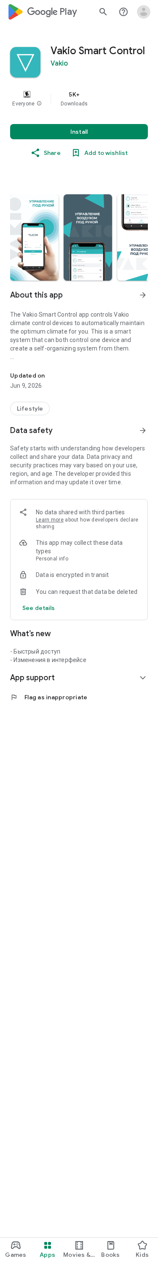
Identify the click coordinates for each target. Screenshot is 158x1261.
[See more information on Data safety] (143, 430)
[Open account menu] (144, 12)
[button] (39, 104)
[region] (79, 98)
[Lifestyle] (30, 408)
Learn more (50, 520)
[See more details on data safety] (39, 608)
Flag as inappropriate (48, 697)
